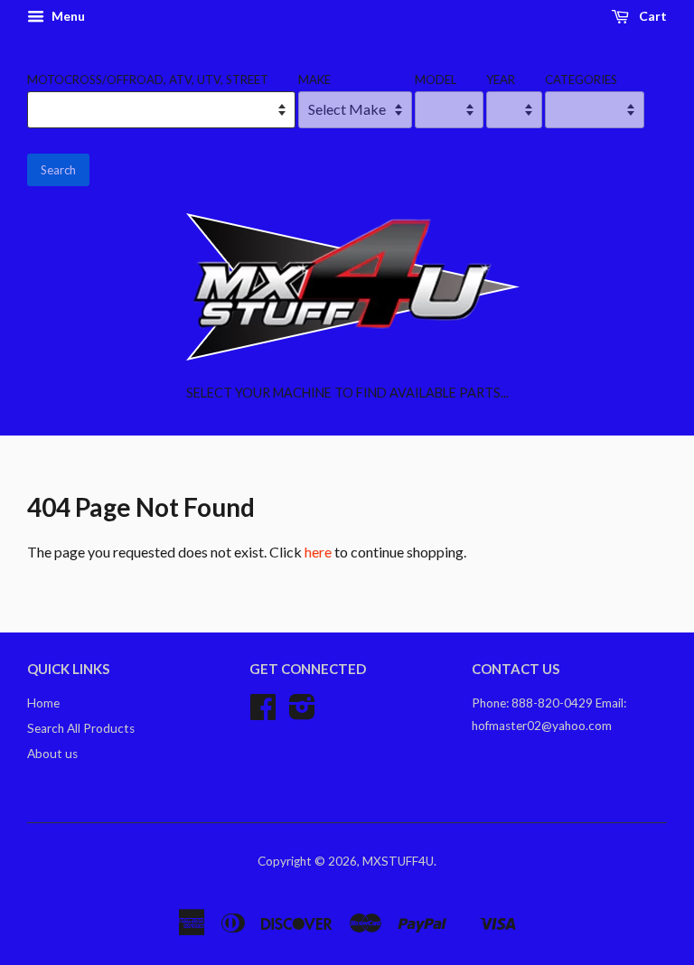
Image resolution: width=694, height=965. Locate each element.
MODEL (435, 79)
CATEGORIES (581, 79)
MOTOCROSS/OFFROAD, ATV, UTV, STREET (147, 79)
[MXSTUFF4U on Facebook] (263, 713)
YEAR (500, 79)
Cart (651, 15)
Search (58, 170)
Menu (67, 15)
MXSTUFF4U (398, 861)
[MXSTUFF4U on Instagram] (302, 713)
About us (52, 753)
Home (43, 703)
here (318, 551)
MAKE (314, 79)
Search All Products (81, 728)
